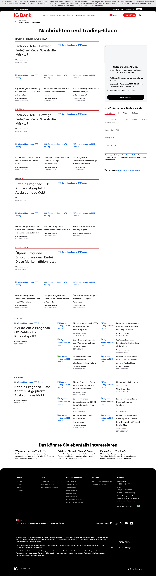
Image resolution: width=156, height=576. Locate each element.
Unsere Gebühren (47, 481)
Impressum (31, 523)
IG (17, 523)
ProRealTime (71, 494)
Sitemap (22, 523)
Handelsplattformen (74, 478)
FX (118, 113)
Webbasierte (71, 481)
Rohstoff (19, 490)
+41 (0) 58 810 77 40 (124, 484)
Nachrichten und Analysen (102, 481)
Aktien (125, 113)
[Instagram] (116, 523)
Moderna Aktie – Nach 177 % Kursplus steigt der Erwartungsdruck (85, 326)
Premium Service (47, 484)
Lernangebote (91, 15)
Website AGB (130, 155)
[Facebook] (111, 523)
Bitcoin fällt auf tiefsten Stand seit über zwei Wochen (126, 402)
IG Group (130, 569)
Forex (18, 178)
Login (139, 9)
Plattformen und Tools (57, 15)
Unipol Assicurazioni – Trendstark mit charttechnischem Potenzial (85, 359)
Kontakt (120, 478)
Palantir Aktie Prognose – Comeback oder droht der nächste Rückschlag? (127, 359)
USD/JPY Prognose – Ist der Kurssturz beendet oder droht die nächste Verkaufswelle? (28, 229)
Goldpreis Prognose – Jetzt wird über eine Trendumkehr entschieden (56, 298)
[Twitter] (121, 523)
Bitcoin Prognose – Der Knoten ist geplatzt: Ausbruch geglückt (33, 188)
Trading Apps (71, 484)
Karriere (138, 569)
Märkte (19, 478)
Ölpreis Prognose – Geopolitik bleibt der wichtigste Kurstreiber (86, 298)
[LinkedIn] (131, 523)
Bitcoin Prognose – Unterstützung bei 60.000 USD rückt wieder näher (84, 402)
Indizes (18, 109)
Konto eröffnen (129, 15)
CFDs (43, 478)
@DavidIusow (134, 170)
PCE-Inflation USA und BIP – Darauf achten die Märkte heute (56, 91)
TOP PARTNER (124, 542)
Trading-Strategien (99, 484)
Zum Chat (128, 506)
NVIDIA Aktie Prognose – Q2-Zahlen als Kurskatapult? (33, 332)
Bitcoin (18, 377)
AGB (38, 523)
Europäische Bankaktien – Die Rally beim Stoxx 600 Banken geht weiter (127, 326)
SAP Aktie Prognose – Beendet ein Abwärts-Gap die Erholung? (127, 343)
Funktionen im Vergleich (75, 502)
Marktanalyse (80, 15)
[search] (140, 15)
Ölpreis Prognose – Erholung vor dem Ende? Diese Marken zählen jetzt (28, 91)
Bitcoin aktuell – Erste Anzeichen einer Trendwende (82, 418)
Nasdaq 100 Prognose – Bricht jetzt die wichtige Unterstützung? (86, 91)
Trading (45, 15)
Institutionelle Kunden (49, 487)
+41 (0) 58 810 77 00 (124, 490)
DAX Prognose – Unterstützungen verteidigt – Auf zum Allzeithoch (85, 160)
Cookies (54, 523)
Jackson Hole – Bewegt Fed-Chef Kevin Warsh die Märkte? (35, 50)
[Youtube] (126, 523)
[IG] (23, 15)
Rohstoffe (20, 247)
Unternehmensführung (126, 493)
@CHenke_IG (122, 170)
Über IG (61, 523)
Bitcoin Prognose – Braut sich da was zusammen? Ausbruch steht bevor (84, 385)
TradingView (71, 487)
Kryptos (109, 113)
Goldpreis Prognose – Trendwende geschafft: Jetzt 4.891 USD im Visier (27, 298)
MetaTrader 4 (71, 490)
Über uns (70, 15)
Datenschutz (45, 523)
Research (95, 478)
